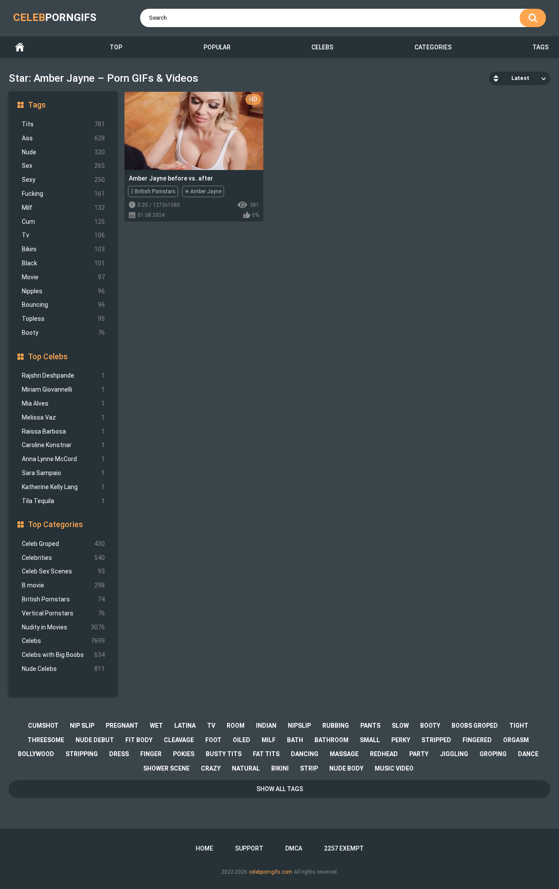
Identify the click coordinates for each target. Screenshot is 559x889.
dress (119, 753)
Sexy (63, 179)
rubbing (335, 725)
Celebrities (63, 557)
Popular (217, 47)
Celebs (322, 47)
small (370, 739)
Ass (63, 138)
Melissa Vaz (63, 417)
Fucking (63, 193)
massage (344, 753)
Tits (63, 124)
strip (309, 768)
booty (430, 725)
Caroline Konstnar (63, 444)
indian (266, 725)
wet (156, 725)
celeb (55, 17)
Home (20, 47)
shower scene (166, 768)
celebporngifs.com (270, 872)
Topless (63, 318)
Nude (63, 152)
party (418, 753)
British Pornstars (63, 599)
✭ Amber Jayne (203, 191)
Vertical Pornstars (63, 613)
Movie (63, 277)
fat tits (266, 753)
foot (213, 739)
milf (269, 739)
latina (185, 725)
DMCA (293, 848)
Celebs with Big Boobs (63, 654)
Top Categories (55, 524)
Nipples (63, 291)
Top (116, 47)
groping (493, 753)
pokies (183, 753)
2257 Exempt (344, 848)
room (236, 725)
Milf (63, 207)
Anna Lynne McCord (63, 458)
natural (246, 768)
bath (295, 739)
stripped (436, 739)
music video (394, 768)
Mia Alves (63, 403)
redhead (384, 753)
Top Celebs (48, 356)
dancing (304, 753)
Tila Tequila (63, 500)
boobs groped (475, 725)
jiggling (454, 753)
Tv (63, 235)
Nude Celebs (63, 668)
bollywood (36, 753)
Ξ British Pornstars (153, 191)
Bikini (63, 249)
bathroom (331, 739)
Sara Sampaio (63, 472)
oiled (241, 739)
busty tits (224, 753)
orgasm (516, 739)
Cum (63, 221)
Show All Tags (279, 788)
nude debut (95, 739)
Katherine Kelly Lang (63, 486)
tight (518, 725)
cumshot (43, 725)
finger (151, 753)
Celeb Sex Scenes (63, 571)
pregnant (122, 725)
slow (400, 725)
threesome (46, 739)
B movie (63, 585)
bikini (280, 768)
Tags (540, 47)
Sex (63, 165)
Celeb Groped (63, 543)
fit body (138, 739)
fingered (477, 739)
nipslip (299, 725)
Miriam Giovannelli (63, 389)
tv (211, 725)
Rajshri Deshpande (63, 375)
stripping (82, 753)
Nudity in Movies (63, 627)
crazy (211, 768)
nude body (346, 768)
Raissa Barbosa (63, 431)
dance (528, 753)
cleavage (179, 739)
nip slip (82, 725)
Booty (63, 332)
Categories (433, 47)
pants (370, 725)
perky (400, 739)
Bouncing (63, 304)
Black (63, 263)
